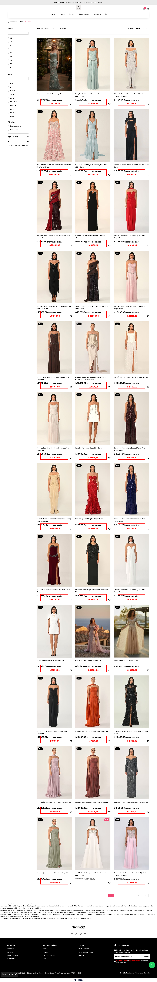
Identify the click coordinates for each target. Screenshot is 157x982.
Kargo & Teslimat (49, 955)
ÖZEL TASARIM (84, 14)
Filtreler (11, 122)
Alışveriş (45, 952)
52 (11, 67)
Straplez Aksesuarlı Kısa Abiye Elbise (88, 448)
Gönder (145, 957)
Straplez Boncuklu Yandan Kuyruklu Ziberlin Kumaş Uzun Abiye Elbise (91, 378)
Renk (10, 74)
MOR (11, 87)
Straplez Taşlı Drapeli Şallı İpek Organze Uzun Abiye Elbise (92, 95)
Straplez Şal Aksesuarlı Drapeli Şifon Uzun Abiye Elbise (129, 236)
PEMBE (12, 116)
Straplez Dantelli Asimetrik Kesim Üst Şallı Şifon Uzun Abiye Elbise (131, 874)
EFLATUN (13, 113)
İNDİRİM (71, 14)
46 (11, 56)
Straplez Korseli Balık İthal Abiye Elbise (51, 94)
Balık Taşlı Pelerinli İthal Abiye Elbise (88, 660)
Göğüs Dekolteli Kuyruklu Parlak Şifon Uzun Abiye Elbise (91, 166)
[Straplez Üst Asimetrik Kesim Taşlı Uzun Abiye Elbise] (54, 560)
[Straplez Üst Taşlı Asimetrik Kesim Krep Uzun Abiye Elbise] (93, 206)
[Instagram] (80, 933)
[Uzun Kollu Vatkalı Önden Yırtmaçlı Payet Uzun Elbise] (131, 701)
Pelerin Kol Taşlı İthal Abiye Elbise (126, 660)
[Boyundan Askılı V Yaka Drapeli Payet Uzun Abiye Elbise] (131, 418)
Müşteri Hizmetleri (84, 949)
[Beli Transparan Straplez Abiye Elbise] (93, 489)
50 (11, 64)
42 (11, 45)
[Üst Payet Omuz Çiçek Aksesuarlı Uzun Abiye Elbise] (93, 560)
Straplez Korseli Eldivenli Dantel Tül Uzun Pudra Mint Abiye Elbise (54, 166)
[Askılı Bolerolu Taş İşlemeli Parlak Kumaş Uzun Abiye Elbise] (93, 843)
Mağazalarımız (12, 955)
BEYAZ (12, 98)
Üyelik (45, 949)
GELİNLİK (53, 14)
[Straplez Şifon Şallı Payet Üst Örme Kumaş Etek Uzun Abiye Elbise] (54, 277)
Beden (11, 29)
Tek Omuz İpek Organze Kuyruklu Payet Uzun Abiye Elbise (53, 236)
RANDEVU (97, 14)
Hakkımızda (11, 952)
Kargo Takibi (82, 955)
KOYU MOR (13, 102)
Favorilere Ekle (71, 104)
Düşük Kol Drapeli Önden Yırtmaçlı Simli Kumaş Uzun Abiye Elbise (131, 95)
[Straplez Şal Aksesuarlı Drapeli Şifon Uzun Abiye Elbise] (131, 206)
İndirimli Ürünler (15, 126)
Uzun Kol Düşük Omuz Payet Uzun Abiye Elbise (131, 802)
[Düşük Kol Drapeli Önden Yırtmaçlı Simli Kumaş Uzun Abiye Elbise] (131, 64)
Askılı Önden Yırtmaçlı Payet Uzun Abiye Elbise (131, 377)
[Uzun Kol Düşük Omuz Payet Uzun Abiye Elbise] (131, 772)
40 (11, 41)
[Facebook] (72, 933)
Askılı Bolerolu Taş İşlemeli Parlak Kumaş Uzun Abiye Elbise (92, 874)
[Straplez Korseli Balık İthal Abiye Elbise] (54, 64)
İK (106, 14)
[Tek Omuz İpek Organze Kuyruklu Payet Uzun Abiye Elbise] (54, 206)
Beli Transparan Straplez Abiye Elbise (89, 519)
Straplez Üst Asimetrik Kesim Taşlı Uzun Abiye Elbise (53, 591)
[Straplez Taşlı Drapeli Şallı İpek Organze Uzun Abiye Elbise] (93, 64)
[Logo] (78, 927)
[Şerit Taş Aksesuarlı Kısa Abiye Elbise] (54, 631)
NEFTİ (12, 109)
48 (11, 60)
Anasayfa (10, 949)
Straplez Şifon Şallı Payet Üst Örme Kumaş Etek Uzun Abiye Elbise (54, 307)
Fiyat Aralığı (13, 136)
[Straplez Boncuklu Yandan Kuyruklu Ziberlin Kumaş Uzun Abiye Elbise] (93, 347)
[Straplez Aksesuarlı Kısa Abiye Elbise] (93, 418)
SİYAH (12, 94)
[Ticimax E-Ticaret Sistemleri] (78, 980)
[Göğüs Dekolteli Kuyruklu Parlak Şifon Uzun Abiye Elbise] (93, 135)
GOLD (12, 83)
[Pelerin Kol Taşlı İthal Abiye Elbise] (131, 631)
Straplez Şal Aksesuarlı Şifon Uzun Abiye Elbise (92, 731)
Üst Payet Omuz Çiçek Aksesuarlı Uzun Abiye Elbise (91, 591)
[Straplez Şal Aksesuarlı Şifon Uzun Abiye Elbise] (93, 701)
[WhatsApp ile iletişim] (152, 965)
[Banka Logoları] (44, 973)
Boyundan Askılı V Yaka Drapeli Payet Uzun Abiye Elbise (129, 449)
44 (11, 49)
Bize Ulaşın (11, 959)
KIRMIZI (12, 91)
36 (11, 53)
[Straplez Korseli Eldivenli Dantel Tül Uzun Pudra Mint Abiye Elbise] (54, 135)
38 (11, 38)
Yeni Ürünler (14, 130)
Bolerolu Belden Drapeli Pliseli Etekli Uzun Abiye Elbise (131, 166)
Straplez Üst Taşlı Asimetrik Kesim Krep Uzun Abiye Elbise (91, 236)
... (132, 895)
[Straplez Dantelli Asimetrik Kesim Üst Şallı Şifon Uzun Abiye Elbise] (131, 843)
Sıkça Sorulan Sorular (86, 952)
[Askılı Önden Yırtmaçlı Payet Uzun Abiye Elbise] (131, 347)
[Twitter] (76, 933)
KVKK (44, 959)
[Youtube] (85, 933)
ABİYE (63, 14)
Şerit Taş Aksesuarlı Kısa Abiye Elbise (50, 660)
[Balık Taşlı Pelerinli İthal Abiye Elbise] (93, 631)
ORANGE (13, 105)
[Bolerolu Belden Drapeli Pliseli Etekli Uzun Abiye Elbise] (131, 135)
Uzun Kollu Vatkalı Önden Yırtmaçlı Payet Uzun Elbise (131, 732)
